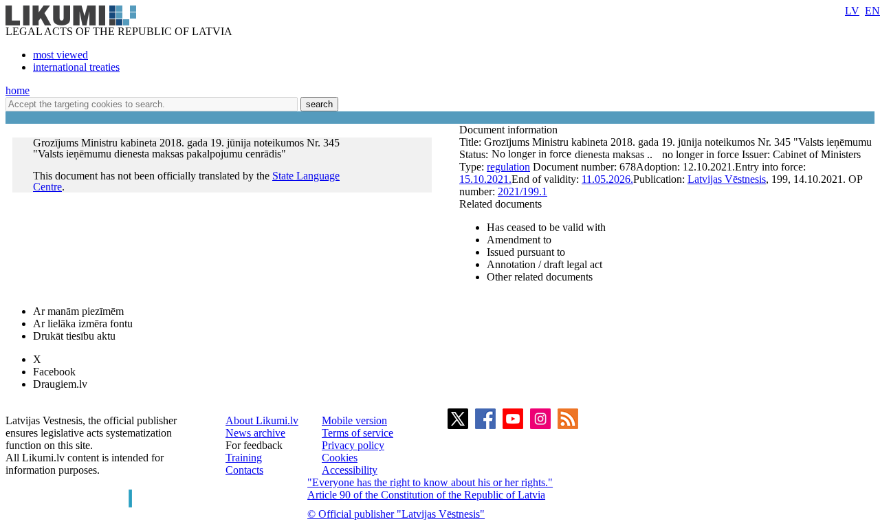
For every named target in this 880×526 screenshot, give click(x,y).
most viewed (60, 55)
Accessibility (349, 470)
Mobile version (354, 420)
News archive (255, 433)
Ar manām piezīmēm (78, 311)
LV (852, 11)
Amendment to (519, 239)
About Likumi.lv (262, 420)
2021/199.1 (522, 191)
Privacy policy (353, 445)
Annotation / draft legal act (544, 264)
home (18, 90)
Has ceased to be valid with (546, 227)
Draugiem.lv (60, 384)
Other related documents (540, 277)
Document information (509, 129)
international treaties (76, 67)
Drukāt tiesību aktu (74, 336)
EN (872, 11)
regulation (508, 167)
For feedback (254, 445)
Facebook (54, 371)
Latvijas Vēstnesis (727, 179)
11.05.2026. (607, 179)
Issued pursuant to (526, 252)
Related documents (500, 204)
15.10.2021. (485, 179)
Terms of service (357, 433)
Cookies (340, 457)
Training (244, 457)
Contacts (244, 470)
